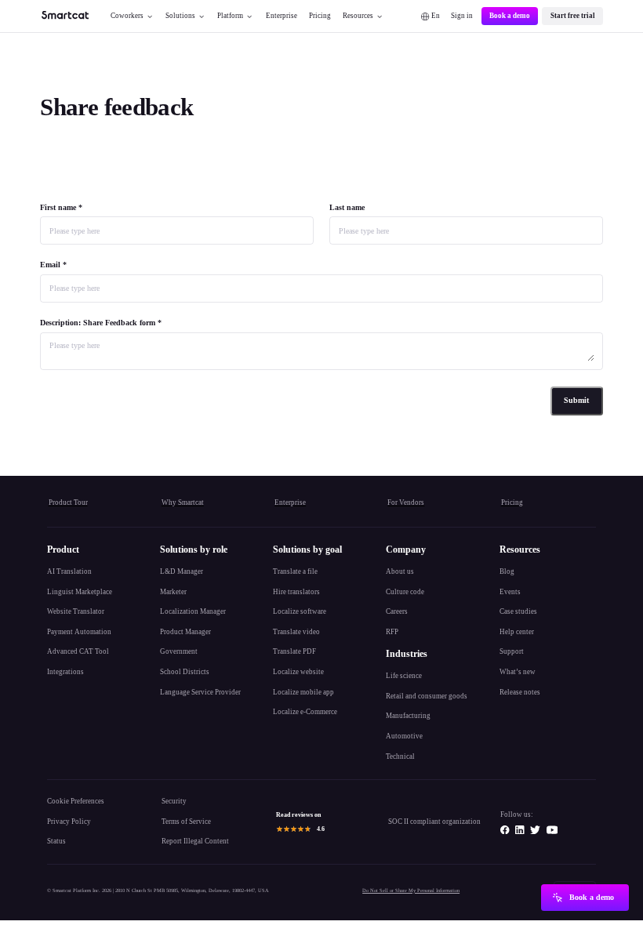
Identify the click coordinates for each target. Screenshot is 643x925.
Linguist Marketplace (79, 592)
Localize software (299, 611)
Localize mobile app (303, 692)
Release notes (520, 692)
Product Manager (185, 632)
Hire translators (296, 592)
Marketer (173, 592)
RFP (392, 632)
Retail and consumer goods (426, 696)
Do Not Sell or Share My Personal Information (411, 890)
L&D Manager (181, 571)
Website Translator (75, 611)
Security (174, 801)
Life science (404, 676)
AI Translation (69, 571)
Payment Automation (79, 632)
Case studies (518, 611)
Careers (397, 611)
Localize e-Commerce (305, 712)
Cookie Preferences (75, 801)
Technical (400, 756)
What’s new (518, 672)
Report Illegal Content (195, 841)
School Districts (184, 672)
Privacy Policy (69, 821)
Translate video (296, 632)
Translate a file (295, 571)
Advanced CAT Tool (78, 651)
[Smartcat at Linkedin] (520, 830)
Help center (517, 632)
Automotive (404, 736)
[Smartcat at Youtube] (552, 830)
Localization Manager (193, 611)
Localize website (298, 672)
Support (512, 651)
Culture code (405, 592)
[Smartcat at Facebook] (505, 830)
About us (400, 571)
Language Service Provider (200, 692)
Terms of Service (186, 821)
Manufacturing (408, 716)
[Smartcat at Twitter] (535, 830)
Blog (507, 571)
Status (56, 841)
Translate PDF (294, 651)
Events (510, 592)
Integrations (65, 672)
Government (179, 651)
